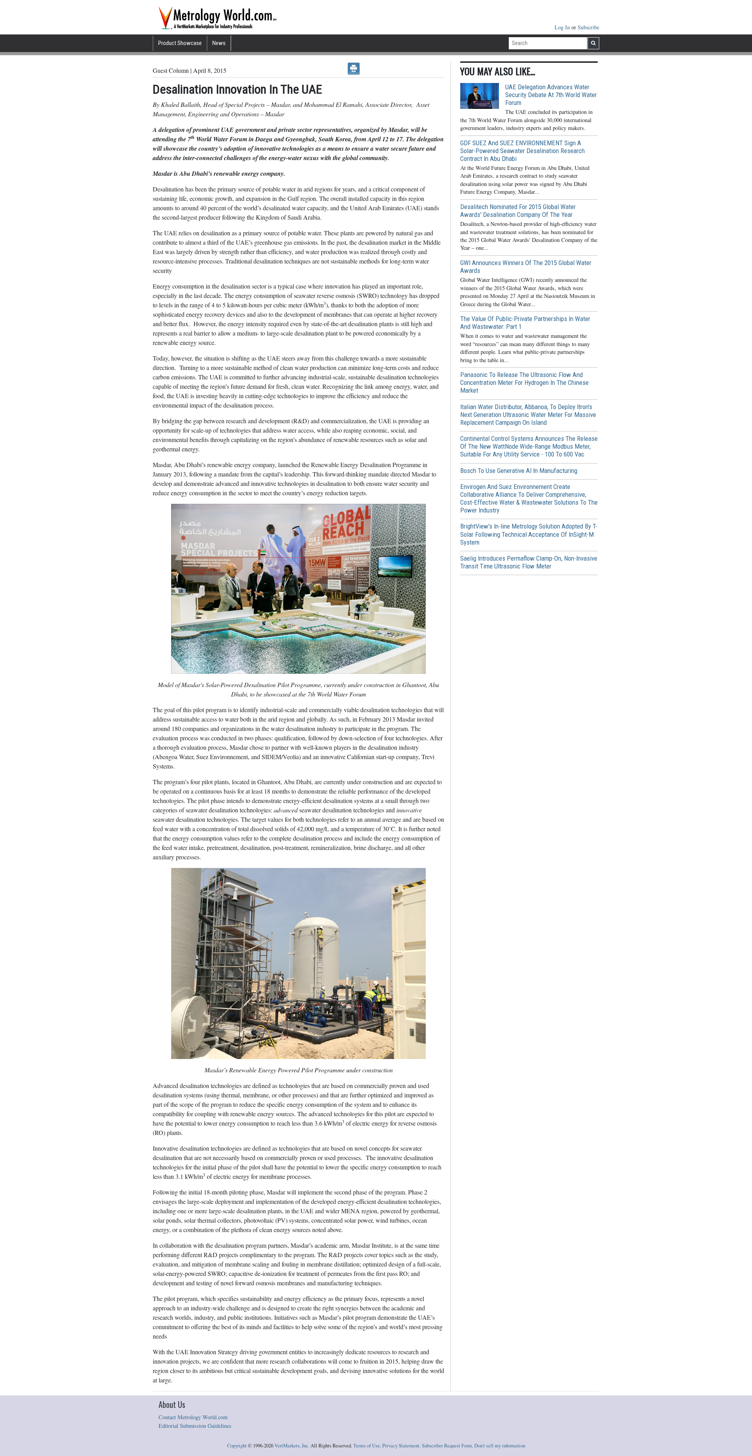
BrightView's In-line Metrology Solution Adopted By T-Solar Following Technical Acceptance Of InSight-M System (528, 534)
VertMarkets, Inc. (292, 1445)
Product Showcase (180, 43)
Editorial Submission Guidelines (195, 1425)
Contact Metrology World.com (193, 1417)
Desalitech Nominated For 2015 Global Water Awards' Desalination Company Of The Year (518, 210)
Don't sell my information (499, 1445)
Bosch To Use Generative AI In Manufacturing (518, 471)
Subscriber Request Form (447, 1445)
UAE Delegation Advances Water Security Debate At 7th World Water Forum (551, 94)
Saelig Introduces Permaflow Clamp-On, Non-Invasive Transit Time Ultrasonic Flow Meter (528, 562)
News (219, 43)
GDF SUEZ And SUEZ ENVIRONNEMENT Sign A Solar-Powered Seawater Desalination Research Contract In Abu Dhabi (522, 150)
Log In (563, 27)
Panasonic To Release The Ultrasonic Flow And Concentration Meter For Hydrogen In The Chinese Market (524, 382)
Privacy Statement (400, 1445)
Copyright (237, 1445)
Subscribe (588, 27)
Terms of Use (366, 1445)
